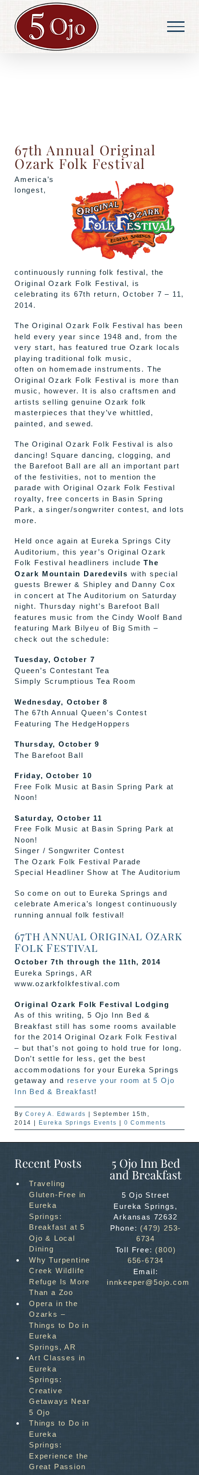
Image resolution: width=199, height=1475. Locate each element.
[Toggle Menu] (175, 26)
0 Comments (145, 1122)
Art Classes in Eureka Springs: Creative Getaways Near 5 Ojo (59, 1385)
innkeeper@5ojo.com (148, 1282)
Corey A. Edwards (55, 1114)
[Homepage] (56, 26)
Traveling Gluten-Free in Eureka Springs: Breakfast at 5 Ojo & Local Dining (57, 1216)
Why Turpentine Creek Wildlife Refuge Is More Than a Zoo (59, 1276)
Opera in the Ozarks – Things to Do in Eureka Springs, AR (59, 1325)
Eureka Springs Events (78, 1122)
